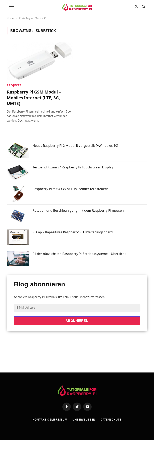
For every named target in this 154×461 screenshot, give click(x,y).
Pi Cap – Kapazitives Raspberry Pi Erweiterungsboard (72, 232)
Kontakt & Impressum (49, 419)
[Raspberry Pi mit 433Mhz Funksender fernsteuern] (18, 193)
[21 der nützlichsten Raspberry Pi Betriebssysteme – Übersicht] (18, 258)
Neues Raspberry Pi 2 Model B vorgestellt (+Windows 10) (75, 145)
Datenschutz (111, 419)
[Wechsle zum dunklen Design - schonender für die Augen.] (136, 6)
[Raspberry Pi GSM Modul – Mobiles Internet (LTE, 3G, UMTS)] (40, 61)
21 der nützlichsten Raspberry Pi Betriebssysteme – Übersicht (79, 254)
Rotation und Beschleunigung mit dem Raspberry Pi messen (78, 210)
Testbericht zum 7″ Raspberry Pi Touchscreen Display (72, 167)
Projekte (14, 85)
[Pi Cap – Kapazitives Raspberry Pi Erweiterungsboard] (18, 237)
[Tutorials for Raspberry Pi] (77, 6)
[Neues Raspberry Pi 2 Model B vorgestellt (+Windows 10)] (18, 150)
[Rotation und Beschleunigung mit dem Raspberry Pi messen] (18, 215)
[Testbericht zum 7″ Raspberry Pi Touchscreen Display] (18, 172)
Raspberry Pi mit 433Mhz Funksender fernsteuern (70, 189)
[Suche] (143, 6)
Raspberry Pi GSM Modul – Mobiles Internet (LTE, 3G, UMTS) (34, 97)
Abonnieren (77, 320)
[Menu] (11, 6)
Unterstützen (83, 419)
